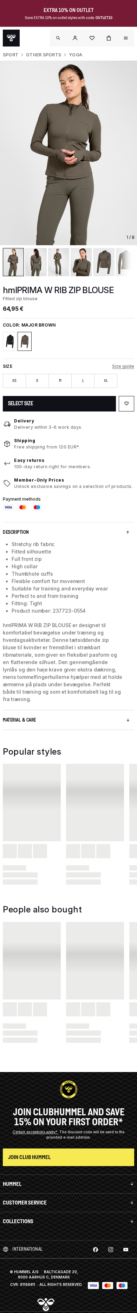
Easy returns (29, 460)
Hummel (12, 1184)
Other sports (43, 54)
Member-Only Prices (39, 480)
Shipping (24, 440)
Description (16, 532)
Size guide (123, 366)
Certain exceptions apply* (35, 1132)
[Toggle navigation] (58, 38)
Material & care (19, 720)
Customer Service (25, 1203)
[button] (75, 38)
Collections (18, 1221)
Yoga (75, 54)
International (27, 1249)
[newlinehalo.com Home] (11, 38)
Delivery (24, 420)
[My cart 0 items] (108, 38)
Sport (10, 54)
